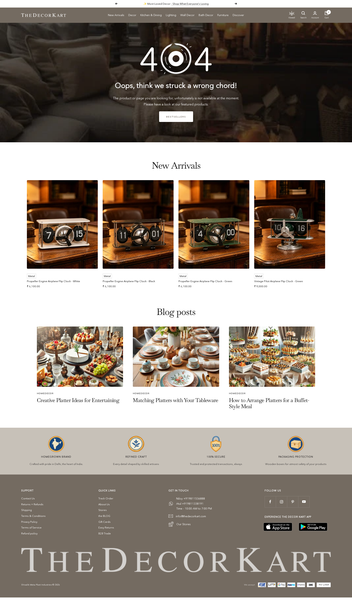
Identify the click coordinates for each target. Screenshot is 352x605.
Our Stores (183, 524)
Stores (102, 510)
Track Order (105, 498)
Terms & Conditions (33, 515)
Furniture (223, 15)
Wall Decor (187, 15)
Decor (132, 15)
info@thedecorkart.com (191, 516)
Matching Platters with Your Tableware (175, 400)
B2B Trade (104, 533)
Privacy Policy (29, 521)
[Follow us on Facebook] (270, 501)
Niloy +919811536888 (190, 498)
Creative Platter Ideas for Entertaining (78, 400)
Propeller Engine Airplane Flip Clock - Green (205, 281)
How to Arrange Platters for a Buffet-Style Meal (269, 403)
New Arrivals (116, 15)
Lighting (171, 15)
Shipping (26, 510)
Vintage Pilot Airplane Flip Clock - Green (278, 281)
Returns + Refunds (32, 504)
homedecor (45, 393)
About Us (104, 504)
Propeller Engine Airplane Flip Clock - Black (129, 281)
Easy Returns (106, 527)
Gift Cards (104, 521)
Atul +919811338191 (190, 503)
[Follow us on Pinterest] (292, 501)
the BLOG (104, 515)
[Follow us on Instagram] (281, 501)
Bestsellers (176, 116)
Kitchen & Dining (151, 15)
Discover (238, 15)
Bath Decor (206, 15)
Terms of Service (31, 527)
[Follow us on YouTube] (303, 501)
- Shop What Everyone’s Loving (190, 3)
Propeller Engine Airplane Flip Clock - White (53, 281)
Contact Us (28, 498)
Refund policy (29, 533)
